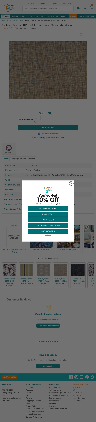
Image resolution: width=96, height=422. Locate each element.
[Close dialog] (71, 183)
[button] (48, 208)
